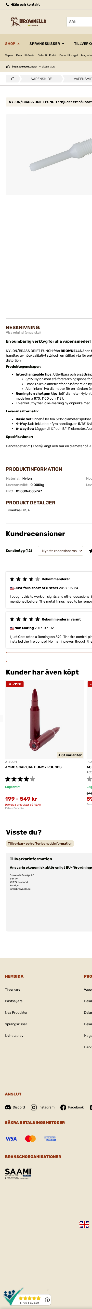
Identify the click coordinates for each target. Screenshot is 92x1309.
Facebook (76, 1107)
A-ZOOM (11, 762)
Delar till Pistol (47, 55)
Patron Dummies (14, 808)
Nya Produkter (16, 1013)
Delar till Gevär (25, 55)
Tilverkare (12, 989)
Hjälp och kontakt (25, 4)
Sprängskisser (44, 43)
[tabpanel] (44, 745)
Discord (19, 1107)
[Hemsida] (11, 78)
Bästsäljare (14, 1001)
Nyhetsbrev (14, 1036)
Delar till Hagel (68, 55)
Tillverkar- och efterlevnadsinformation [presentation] (40, 843)
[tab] (40, 843)
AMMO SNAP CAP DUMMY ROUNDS (33, 767)
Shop (10, 43)
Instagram (46, 1107)
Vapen (9, 55)
